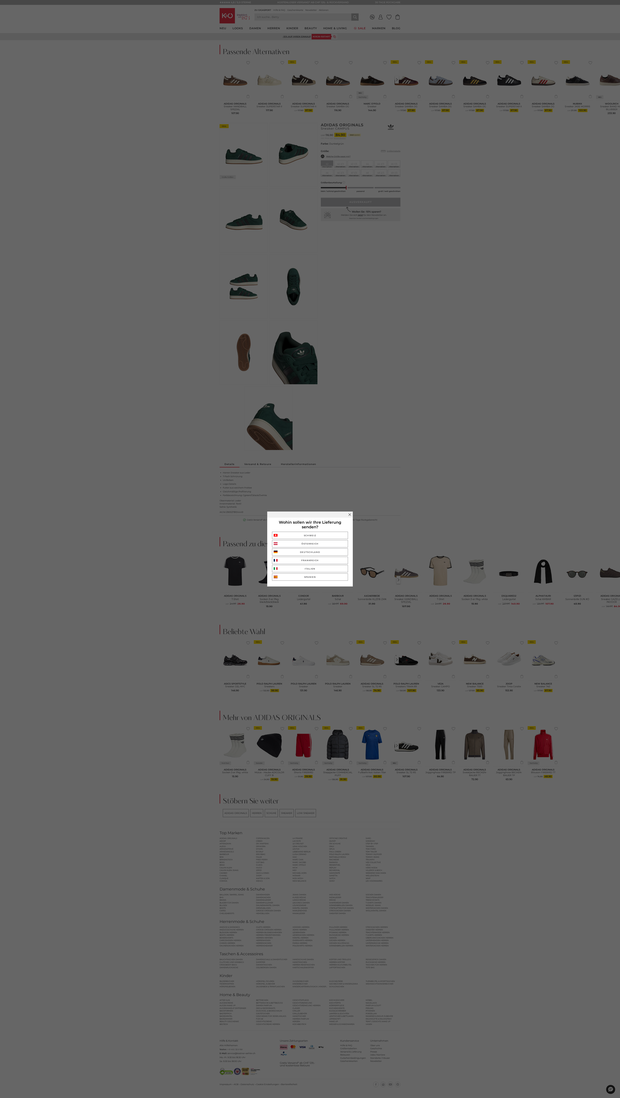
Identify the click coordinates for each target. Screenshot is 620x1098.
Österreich (310, 543)
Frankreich (310, 560)
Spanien (310, 577)
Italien (310, 568)
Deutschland (310, 552)
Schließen (350, 515)
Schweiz (310, 535)
